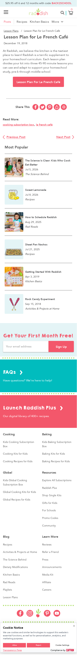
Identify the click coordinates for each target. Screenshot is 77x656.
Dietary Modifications (15, 567)
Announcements (52, 567)
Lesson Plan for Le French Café (38, 82)
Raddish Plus (49, 488)
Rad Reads (9, 582)
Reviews (46, 544)
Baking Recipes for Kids (56, 461)
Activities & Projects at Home (20, 552)
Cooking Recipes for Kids (17, 461)
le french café (44, 125)
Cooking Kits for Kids (15, 454)
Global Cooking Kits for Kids (19, 492)
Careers (46, 590)
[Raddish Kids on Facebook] (20, 616)
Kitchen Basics (39, 22)
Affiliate (46, 582)
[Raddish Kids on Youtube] (57, 616)
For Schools (49, 510)
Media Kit (47, 575)
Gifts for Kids (49, 503)
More (55, 22)
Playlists (7, 590)
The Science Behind (14, 559)
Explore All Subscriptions (56, 480)
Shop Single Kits (51, 495)
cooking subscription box (18, 125)
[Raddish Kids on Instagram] (29, 616)
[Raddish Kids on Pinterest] (47, 616)
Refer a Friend (50, 552)
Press (45, 559)
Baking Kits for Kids (53, 454)
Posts (7, 22)
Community (49, 525)
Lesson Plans (11, 31)
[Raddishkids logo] (38, 614)
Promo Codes (50, 518)
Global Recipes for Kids (16, 499)
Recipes (22, 22)
